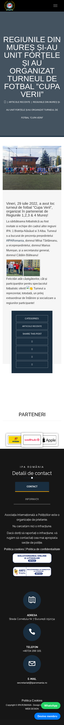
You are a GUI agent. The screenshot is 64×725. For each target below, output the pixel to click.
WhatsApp (50, 705)
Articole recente (19, 102)
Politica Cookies (32, 700)
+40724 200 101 (32, 650)
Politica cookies (14, 549)
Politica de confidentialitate (43, 549)
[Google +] (32, 364)
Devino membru (47, 716)
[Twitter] (32, 349)
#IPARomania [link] (15, 240)
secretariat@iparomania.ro (32, 682)
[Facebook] (32, 356)
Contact (32, 486)
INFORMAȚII (32, 499)
